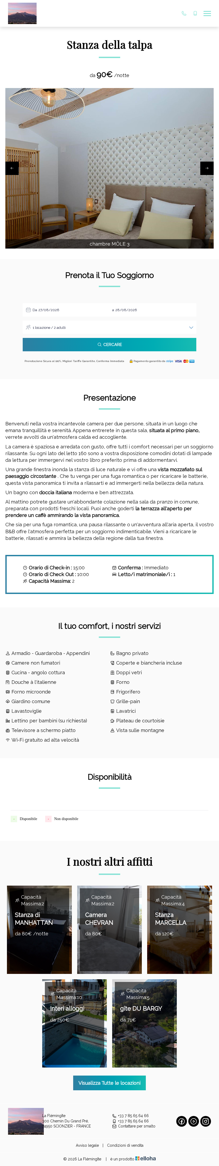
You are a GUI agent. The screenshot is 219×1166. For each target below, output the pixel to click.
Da (35, 310)
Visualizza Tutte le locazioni (109, 1083)
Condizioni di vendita (125, 1145)
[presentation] (12, 168)
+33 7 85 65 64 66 (133, 1116)
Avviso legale (87, 1145)
